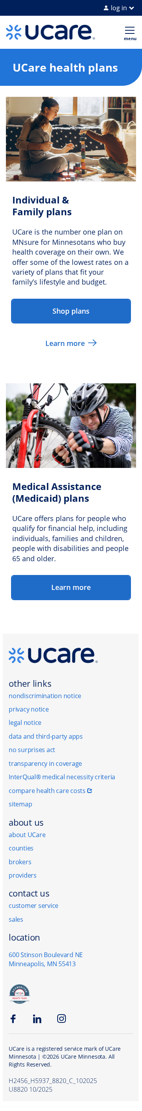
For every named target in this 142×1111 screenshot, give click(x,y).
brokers (20, 862)
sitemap (20, 804)
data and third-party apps (46, 736)
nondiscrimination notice (45, 695)
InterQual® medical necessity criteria (62, 777)
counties (21, 848)
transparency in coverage (45, 763)
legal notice (25, 722)
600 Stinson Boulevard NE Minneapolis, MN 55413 (46, 959)
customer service (33, 905)
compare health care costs (47, 790)
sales (16, 919)
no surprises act (32, 749)
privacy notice (29, 709)
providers (23, 875)
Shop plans (71, 311)
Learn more (65, 343)
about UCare (27, 834)
